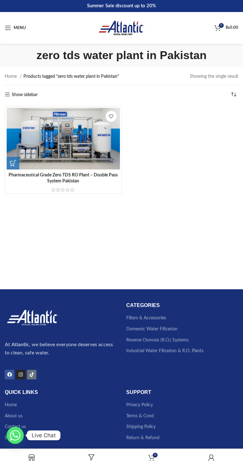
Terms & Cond (140, 416)
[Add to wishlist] (111, 116)
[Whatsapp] (15, 435)
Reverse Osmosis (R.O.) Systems (157, 340)
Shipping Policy (141, 427)
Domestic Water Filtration (152, 329)
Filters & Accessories (146, 318)
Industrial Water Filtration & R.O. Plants (164, 351)
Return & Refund (142, 438)
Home (11, 76)
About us (13, 416)
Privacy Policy (139, 405)
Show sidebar (25, 95)
